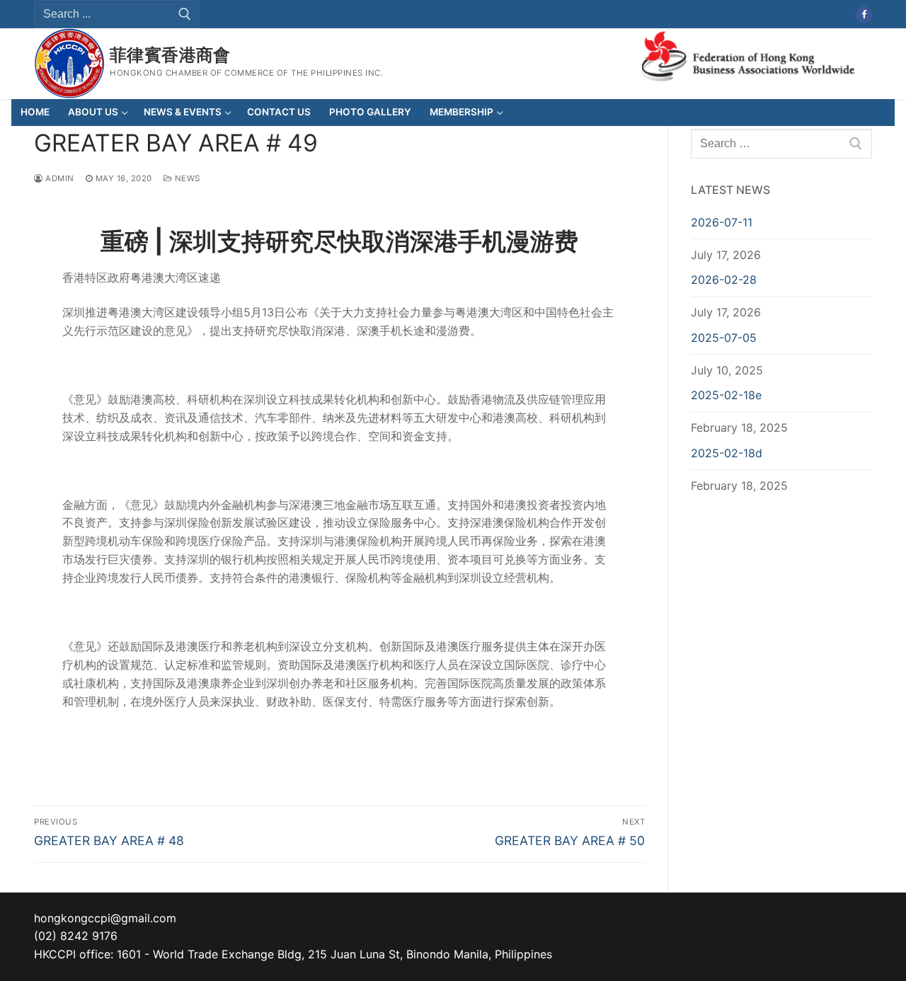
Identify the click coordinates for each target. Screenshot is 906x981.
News (186, 178)
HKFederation (748, 54)
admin (58, 178)
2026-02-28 (724, 279)
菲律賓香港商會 (170, 55)
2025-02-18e (726, 395)
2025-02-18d (726, 453)
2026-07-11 (721, 222)
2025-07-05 (724, 338)
